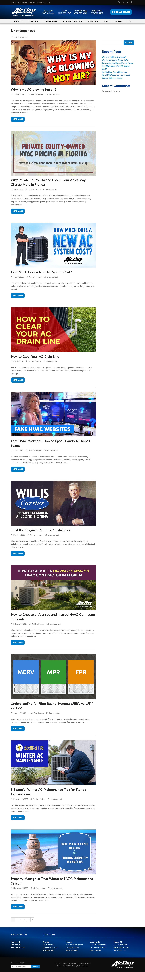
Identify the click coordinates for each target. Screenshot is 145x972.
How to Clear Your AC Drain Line (35, 357)
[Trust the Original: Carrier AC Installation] (53, 503)
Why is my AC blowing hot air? (33, 90)
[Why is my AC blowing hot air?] (53, 62)
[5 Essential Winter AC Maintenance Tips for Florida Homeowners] (53, 763)
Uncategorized (54, 94)
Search (128, 43)
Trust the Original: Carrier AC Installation (41, 530)
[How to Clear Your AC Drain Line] (53, 329)
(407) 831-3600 (48, 13)
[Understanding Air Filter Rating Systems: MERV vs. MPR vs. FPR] (53, 677)
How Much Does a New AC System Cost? (41, 272)
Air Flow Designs (37, 94)
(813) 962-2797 (64, 13)
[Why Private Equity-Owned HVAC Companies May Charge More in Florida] (53, 153)
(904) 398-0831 (80, 13)
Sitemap (85, 966)
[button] (130, 21)
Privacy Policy (76, 966)
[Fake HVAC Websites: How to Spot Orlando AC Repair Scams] (53, 414)
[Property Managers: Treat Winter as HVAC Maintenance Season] (53, 852)
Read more (18, 119)
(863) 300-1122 (97, 13)
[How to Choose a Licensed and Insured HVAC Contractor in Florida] (53, 587)
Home (13, 37)
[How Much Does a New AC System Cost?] (53, 245)
